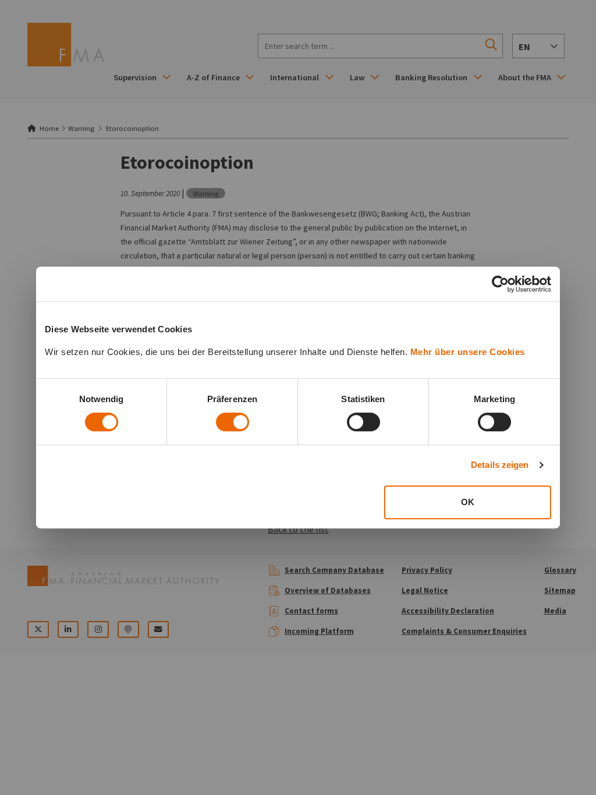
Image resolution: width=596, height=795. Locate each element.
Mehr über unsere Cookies (467, 352)
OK (467, 502)
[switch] (232, 422)
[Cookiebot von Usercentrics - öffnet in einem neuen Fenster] (500, 284)
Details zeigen (499, 465)
